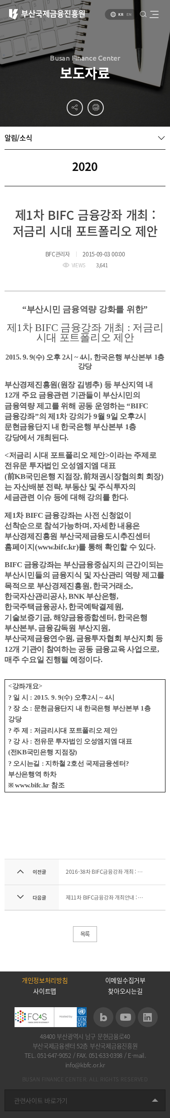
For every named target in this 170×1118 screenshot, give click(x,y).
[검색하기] (143, 14)
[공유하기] (75, 107)
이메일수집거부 (125, 980)
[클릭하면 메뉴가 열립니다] (154, 14)
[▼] (85, 138)
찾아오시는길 (125, 991)
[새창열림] (103, 1017)
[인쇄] (95, 107)
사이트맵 (44, 991)
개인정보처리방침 (45, 980)
